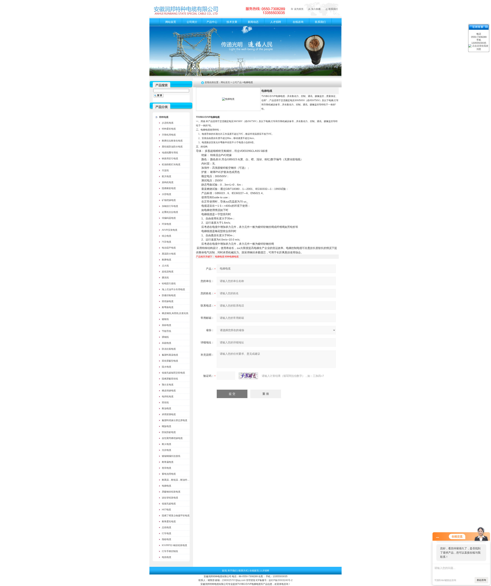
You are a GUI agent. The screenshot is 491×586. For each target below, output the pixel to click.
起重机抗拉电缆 (170, 212)
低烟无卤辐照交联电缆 (173, 372)
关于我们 (232, 570)
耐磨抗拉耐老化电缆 (172, 140)
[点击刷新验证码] (248, 376)
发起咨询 (481, 580)
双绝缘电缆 (167, 301)
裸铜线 (165, 337)
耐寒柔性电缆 (169, 521)
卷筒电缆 (166, 468)
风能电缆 (166, 343)
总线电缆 (166, 527)
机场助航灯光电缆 (171, 164)
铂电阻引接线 (169, 283)
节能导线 (166, 331)
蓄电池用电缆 (169, 474)
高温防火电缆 (169, 253)
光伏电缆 (166, 450)
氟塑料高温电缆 (170, 355)
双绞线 (165, 402)
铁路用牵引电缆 (170, 158)
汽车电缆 (166, 242)
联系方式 (243, 570)
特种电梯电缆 (232, 256)
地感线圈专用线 (170, 152)
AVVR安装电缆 (169, 230)
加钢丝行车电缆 (170, 206)
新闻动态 (253, 21)
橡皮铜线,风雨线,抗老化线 (175, 313)
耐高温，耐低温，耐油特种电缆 (178, 480)
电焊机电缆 (167, 396)
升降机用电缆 (169, 134)
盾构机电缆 (167, 182)
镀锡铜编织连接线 (171, 456)
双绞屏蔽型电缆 (170, 361)
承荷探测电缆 (169, 414)
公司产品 (237, 82)
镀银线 (165, 319)
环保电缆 (166, 224)
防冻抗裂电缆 (169, 349)
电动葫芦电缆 (169, 247)
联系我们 (333, 9)
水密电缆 (166, 194)
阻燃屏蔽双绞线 (170, 378)
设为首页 (298, 9)
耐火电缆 (166, 444)
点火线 (165, 265)
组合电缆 (166, 236)
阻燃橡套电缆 (169, 188)
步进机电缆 (167, 122)
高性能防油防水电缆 (172, 146)
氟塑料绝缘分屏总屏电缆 (174, 420)
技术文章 (232, 21)
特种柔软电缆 (169, 128)
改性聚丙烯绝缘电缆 (172, 438)
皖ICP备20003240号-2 (280, 580)
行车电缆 (166, 533)
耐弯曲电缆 (167, 307)
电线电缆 (166, 557)
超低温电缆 (167, 271)
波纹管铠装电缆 (170, 497)
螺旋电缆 (166, 426)
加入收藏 (315, 9)
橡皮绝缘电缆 (169, 390)
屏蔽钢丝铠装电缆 (171, 491)
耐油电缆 (166, 408)
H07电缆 (166, 509)
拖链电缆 (166, 539)
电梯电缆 (166, 485)
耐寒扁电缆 (167, 462)
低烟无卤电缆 (169, 503)
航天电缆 (166, 176)
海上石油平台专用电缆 (173, 289)
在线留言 (254, 570)
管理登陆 (250, 580)
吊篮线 (165, 170)
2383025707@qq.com (234, 580)
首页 (224, 570)
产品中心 (212, 21)
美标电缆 (166, 325)
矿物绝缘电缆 (169, 200)
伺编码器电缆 (169, 218)
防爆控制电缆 (169, 295)
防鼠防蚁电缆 (169, 432)
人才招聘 (275, 21)
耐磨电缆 (166, 259)
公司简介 (192, 21)
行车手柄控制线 (170, 551)
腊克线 (165, 277)
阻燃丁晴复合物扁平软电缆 (175, 515)
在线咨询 (298, 21)
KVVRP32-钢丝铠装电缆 (174, 545)
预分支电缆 (167, 384)
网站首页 (170, 21)
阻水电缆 (166, 366)
